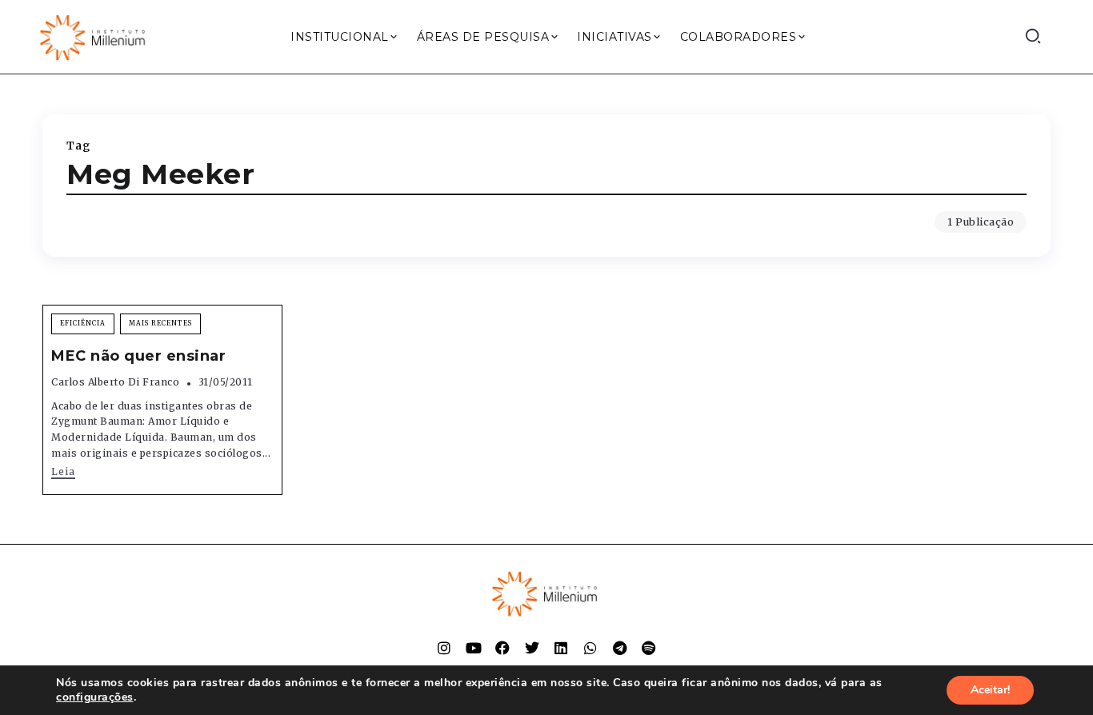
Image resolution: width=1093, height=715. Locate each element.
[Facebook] (502, 647)
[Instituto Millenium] (94, 36)
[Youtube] (473, 647)
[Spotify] (649, 647)
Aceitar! (990, 689)
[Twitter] (532, 647)
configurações (95, 697)
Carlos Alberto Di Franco (115, 382)
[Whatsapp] (590, 647)
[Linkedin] (560, 647)
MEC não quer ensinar (138, 356)
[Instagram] (444, 647)
